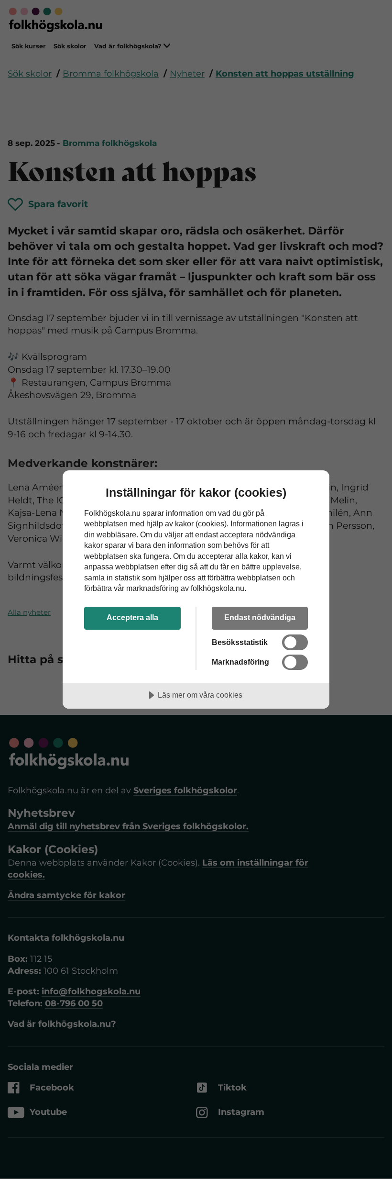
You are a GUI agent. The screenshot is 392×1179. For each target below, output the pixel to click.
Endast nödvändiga (259, 617)
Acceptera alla (132, 617)
